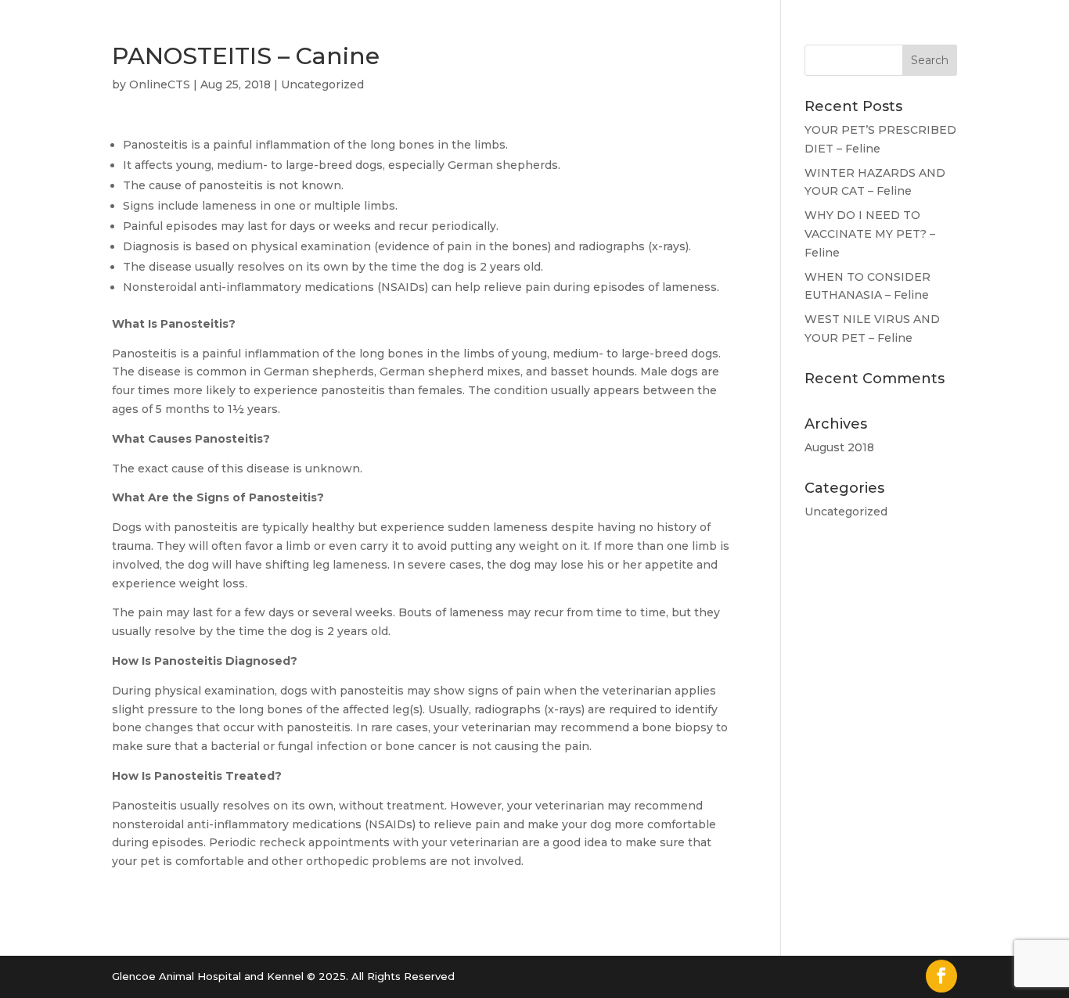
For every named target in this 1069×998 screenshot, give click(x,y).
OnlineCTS (159, 84)
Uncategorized (322, 84)
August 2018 (839, 447)
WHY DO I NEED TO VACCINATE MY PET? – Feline (869, 234)
